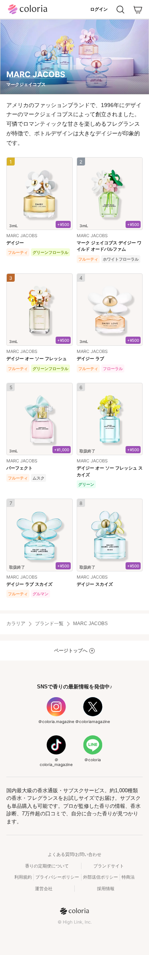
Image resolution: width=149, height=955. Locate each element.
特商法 (128, 877)
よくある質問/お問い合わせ (74, 854)
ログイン (99, 9)
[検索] (120, 10)
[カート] (138, 9)
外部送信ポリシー (100, 877)
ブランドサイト (108, 865)
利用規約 (23, 877)
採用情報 (105, 888)
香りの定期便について (47, 865)
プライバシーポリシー (57, 877)
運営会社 (43, 888)
